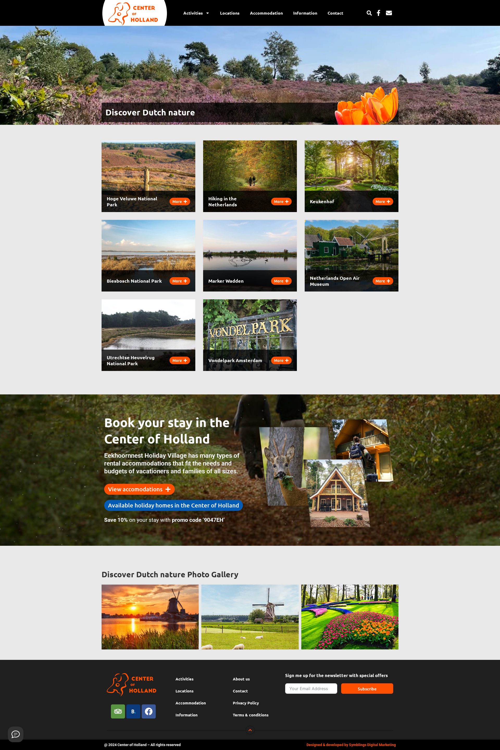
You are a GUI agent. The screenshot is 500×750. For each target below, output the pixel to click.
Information (305, 13)
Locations (230, 13)
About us (241, 678)
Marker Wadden (226, 281)
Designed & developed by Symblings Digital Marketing (351, 745)
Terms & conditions (250, 714)
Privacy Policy (246, 702)
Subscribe (367, 688)
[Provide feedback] (15, 734)
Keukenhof (322, 201)
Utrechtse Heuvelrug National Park (131, 360)
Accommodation (266, 13)
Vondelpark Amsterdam (235, 360)
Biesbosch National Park (134, 281)
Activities (193, 13)
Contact (335, 13)
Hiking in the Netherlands (222, 201)
